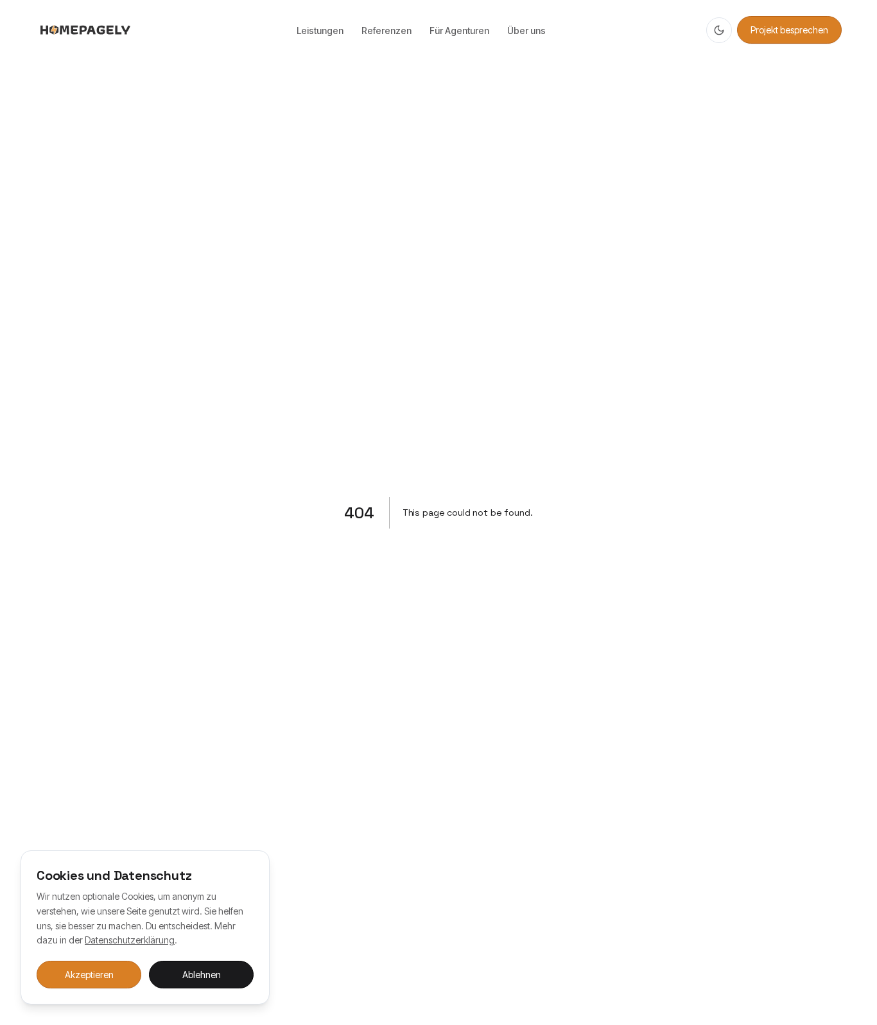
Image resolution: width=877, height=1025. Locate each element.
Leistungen (320, 30)
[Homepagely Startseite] (85, 30)
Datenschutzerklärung (130, 939)
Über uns (526, 30)
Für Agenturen (459, 30)
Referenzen (386, 30)
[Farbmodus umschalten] (719, 30)
